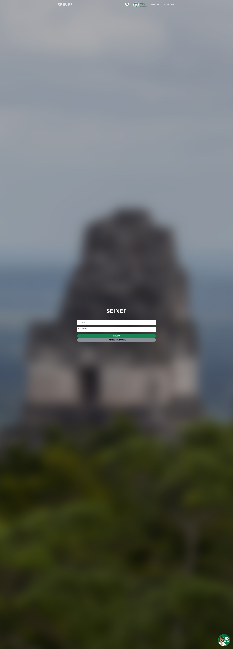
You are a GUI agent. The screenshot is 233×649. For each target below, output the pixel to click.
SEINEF (65, 4)
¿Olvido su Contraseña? (116, 340)
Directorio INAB (168, 4)
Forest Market (154, 4)
